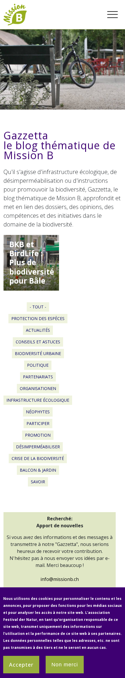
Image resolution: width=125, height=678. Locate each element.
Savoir (38, 481)
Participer (37, 423)
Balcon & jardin (38, 470)
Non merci (64, 665)
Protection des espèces (38, 318)
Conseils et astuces (38, 342)
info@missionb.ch (59, 579)
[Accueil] (15, 7)
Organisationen (38, 388)
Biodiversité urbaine (38, 353)
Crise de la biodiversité (38, 458)
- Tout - (38, 307)
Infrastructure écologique (37, 400)
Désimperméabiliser (38, 446)
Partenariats (38, 377)
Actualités (38, 330)
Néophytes (38, 411)
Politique (38, 365)
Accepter (21, 664)
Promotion (38, 435)
